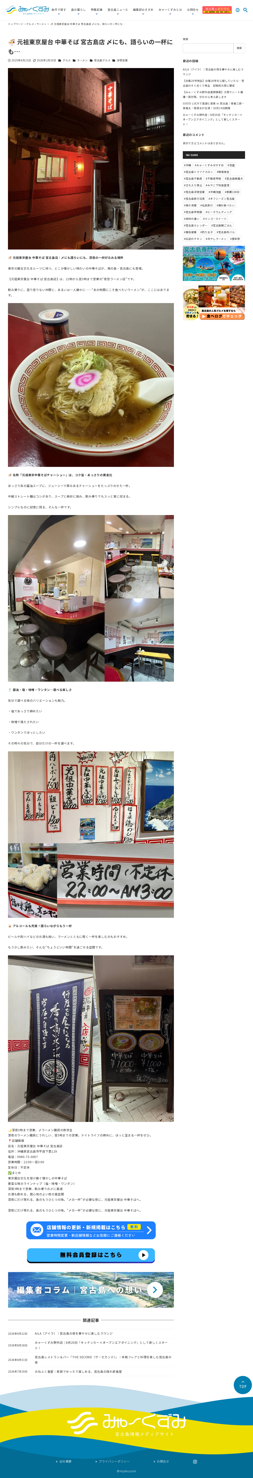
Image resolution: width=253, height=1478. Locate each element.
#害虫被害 (190, 232)
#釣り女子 (206, 232)
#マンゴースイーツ (215, 219)
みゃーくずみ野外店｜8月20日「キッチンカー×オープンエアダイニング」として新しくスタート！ (212, 119)
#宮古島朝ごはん (221, 225)
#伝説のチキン (193, 239)
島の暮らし (78, 10)
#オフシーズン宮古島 (222, 198)
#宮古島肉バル (226, 232)
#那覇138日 (232, 192)
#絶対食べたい (226, 205)
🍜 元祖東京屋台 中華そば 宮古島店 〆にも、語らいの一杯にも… (87, 24)
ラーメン (41, 24)
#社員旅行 (206, 205)
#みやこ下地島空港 (217, 185)
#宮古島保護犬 (234, 178)
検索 (185, 39)
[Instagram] (195, 1462)
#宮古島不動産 (193, 178)
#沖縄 (187, 165)
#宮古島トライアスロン (198, 172)
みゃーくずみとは (170, 10)
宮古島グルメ (102, 60)
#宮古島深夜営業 (194, 192)
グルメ (30, 24)
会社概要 (65, 1461)
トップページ (16, 24)
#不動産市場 (213, 178)
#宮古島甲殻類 (193, 212)
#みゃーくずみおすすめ (209, 165)
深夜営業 (122, 60)
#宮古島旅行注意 (194, 198)
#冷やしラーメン (216, 239)
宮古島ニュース (118, 10)
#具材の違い (191, 219)
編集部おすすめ (143, 10)
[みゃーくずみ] (27, 10)
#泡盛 (231, 165)
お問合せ (193, 10)
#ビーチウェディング (219, 212)
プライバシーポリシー (114, 1461)
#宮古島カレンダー (196, 225)
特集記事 (97, 10)
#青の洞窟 (190, 205)
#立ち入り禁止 (193, 185)
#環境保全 (223, 172)
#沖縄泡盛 (215, 192)
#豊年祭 (235, 239)
